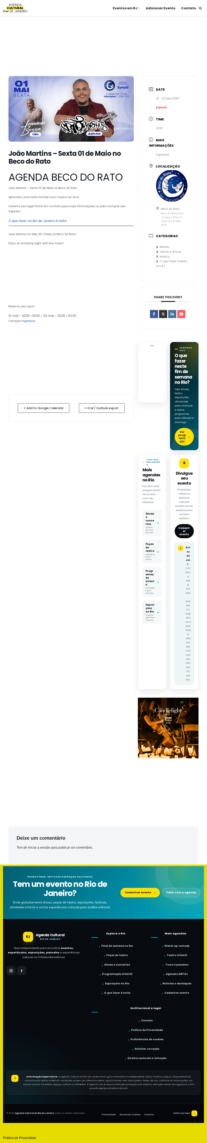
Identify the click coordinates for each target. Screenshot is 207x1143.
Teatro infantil (177, 955)
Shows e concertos (117, 964)
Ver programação (184, 436)
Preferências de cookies (147, 1039)
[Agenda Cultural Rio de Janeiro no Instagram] (11, 970)
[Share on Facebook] (154, 314)
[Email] (181, 314)
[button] (139, 8)
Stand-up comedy (177, 946)
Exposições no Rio (117, 983)
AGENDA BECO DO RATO (65, 177)
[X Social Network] (163, 314)
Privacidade (109, 1114)
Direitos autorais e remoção (147, 1058)
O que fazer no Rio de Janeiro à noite (37, 221)
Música (165, 257)
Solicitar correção (146, 1049)
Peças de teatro (117, 955)
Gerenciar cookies (129, 1114)
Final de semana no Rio (117, 946)
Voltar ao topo (184, 1113)
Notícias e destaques (177, 983)
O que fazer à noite (117, 992)
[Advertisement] (103, 46)
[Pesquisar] (200, 8)
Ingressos (162, 155)
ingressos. (29, 321)
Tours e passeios (176, 964)
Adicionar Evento (160, 8)
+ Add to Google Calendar (43, 408)
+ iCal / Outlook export (102, 408)
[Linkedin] (172, 314)
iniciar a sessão (39, 847)
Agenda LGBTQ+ (177, 974)
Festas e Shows (170, 252)
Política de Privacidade (147, 1030)
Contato (188, 8)
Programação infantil (117, 974)
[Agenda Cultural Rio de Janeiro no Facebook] (21, 970)
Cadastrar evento (184, 531)
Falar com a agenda (181, 892)
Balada (164, 247)
